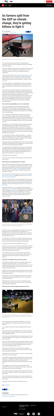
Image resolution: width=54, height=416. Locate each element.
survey (8, 165)
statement (21, 152)
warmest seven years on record (8, 175)
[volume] (6, 5)
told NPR (13, 234)
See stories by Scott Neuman (8, 396)
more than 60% (14, 190)
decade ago (4, 185)
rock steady (14, 187)
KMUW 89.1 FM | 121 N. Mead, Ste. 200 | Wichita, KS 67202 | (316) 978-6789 (24, 406)
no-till (28, 79)
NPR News (7, 385)
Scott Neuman (7, 31)
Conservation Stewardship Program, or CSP (23, 75)
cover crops (4, 80)
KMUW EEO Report (33, 405)
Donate (49, 1)
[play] (3, 5)
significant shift (23, 183)
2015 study (25, 127)
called (18, 193)
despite (9, 188)
